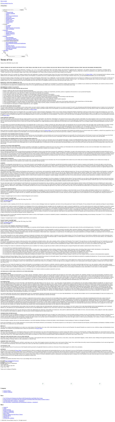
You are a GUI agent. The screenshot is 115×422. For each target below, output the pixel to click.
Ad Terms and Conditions (8, 418)
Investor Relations (7, 409)
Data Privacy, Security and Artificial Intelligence (16, 46)
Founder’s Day (9, 19)
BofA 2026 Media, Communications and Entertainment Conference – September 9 (20, 402)
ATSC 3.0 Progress (10, 29)
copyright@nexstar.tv (8, 200)
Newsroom (5, 30)
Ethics (7, 44)
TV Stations (8, 25)
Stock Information (9, 37)
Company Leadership (10, 13)
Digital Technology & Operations (13, 27)
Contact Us (8, 35)
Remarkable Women (10, 18)
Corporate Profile (9, 12)
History (7, 14)
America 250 (8, 17)
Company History (7, 390)
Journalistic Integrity (10, 45)
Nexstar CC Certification (8, 410)
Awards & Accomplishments (12, 15)
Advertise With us (7, 415)
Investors (5, 36)
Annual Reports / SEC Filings (12, 39)
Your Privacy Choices (18, 414)
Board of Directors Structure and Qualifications (16, 43)
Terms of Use (6, 416)
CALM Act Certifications (8, 412)
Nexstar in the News (10, 32)
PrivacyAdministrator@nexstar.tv (12, 360)
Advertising (5, 50)
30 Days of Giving (10, 20)
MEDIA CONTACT (10, 33)
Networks (8, 26)
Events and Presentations (11, 38)
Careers (7, 23)
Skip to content (4, 1)
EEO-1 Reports (9, 49)
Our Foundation (9, 21)
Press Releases (9, 31)
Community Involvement (11, 48)
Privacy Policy (90, 74)
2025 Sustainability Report (11, 42)
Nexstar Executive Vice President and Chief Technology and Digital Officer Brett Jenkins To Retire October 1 (26, 399)
